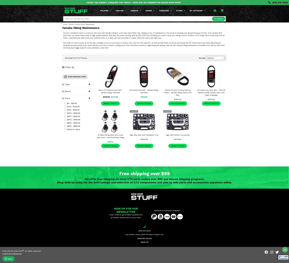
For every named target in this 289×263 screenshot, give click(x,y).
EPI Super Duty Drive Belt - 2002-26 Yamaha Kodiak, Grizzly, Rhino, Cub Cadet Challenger (211, 92)
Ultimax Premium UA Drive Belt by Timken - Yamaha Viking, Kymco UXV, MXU (178, 92)
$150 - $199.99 (73, 110)
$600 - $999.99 (73, 126)
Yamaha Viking (80, 24)
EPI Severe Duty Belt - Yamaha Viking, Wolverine (144, 91)
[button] (282, 257)
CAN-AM (119, 11)
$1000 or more (73, 129)
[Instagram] (271, 252)
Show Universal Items (77, 77)
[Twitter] (277, 252)
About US (144, 242)
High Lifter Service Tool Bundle (178, 135)
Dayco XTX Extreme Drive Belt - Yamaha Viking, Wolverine (110, 91)
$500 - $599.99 (73, 123)
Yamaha (71, 24)
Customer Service (144, 238)
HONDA (149, 11)
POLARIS (104, 11)
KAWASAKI (164, 11)
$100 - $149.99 (73, 107)
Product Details (110, 103)
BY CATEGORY (196, 11)
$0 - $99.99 (72, 103)
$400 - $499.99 (73, 120)
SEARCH (219, 19)
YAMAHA (134, 11)
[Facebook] (266, 252)
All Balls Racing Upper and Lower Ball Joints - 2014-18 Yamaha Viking (110, 136)
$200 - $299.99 (73, 113)
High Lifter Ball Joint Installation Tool (144, 135)
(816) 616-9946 (280, 2)
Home (65, 24)
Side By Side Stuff (15, 251)
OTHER (179, 11)
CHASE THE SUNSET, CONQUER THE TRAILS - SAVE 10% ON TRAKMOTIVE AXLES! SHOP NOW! (134, 2)
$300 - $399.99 (73, 116)
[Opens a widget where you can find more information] (8, 259)
